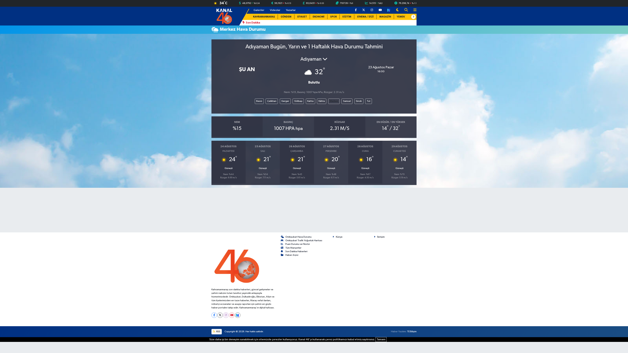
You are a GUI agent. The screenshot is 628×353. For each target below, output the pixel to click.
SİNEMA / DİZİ (365, 17)
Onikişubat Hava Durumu (298, 237)
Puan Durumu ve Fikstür (297, 244)
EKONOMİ (318, 17)
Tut (368, 101)
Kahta (310, 101)
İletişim (381, 237)
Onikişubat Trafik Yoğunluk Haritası (303, 240)
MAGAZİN (385, 17)
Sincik (359, 101)
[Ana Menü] (414, 10)
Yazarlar (291, 10)
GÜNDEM (286, 17)
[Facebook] (214, 315)
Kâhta (322, 101)
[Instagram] (226, 315)
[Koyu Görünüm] (397, 10)
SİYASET (302, 17)
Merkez (334, 101)
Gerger (285, 101)
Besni (259, 101)
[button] (413, 17)
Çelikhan (271, 101)
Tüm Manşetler (293, 248)
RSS (218, 331)
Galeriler (258, 10)
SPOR (333, 17)
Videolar (275, 10)
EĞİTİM (346, 17)
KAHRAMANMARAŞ (264, 17)
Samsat (347, 101)
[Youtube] (232, 315)
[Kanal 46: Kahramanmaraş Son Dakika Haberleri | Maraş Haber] (224, 16)
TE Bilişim (412, 331)
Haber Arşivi (291, 255)
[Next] (237, 315)
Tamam (381, 339)
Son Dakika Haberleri (296, 251)
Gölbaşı (298, 101)
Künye (339, 237)
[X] (220, 315)
